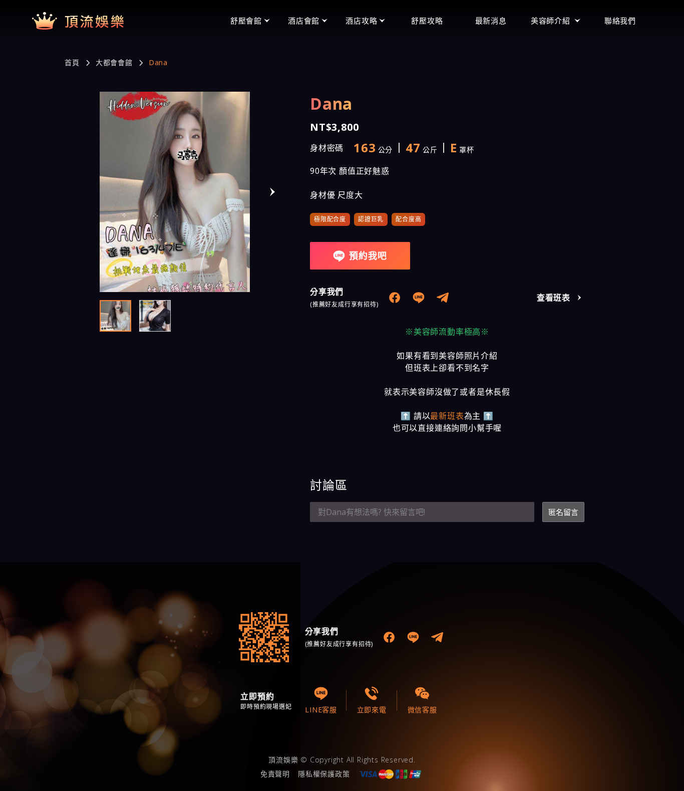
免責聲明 (275, 773)
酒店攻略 (361, 21)
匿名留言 (563, 512)
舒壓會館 (246, 21)
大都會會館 (114, 62)
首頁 (72, 62)
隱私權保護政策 (324, 773)
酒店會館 (303, 21)
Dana (158, 62)
